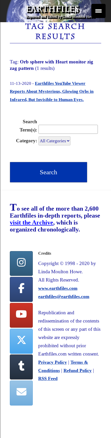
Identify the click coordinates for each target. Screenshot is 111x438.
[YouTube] (21, 315)
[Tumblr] (21, 366)
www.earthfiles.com (57, 288)
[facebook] (21, 289)
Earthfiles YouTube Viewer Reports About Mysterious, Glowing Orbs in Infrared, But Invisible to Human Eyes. (51, 91)
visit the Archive (31, 222)
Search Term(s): (28, 126)
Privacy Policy (52, 362)
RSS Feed (48, 378)
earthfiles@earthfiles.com (63, 296)
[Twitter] (21, 341)
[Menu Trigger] (98, 11)
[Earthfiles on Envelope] (21, 393)
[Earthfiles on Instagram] (21, 263)
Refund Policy (78, 370)
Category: (26, 140)
